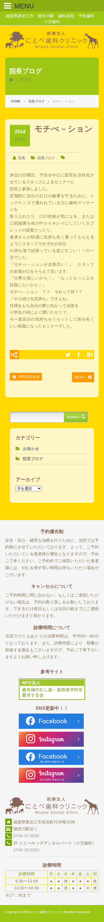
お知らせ (31, 448)
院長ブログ (36, 101)
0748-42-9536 (26, 835)
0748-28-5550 (22, 850)
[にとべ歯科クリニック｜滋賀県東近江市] (52, 47)
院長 (21, 158)
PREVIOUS (29, 377)
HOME (16, 101)
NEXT (80, 377)
